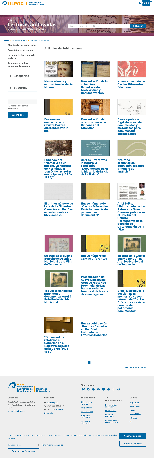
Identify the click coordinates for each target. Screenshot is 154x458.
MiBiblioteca (145, 3)
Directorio (48, 413)
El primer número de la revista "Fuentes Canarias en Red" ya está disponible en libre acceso (58, 209)
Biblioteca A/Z (87, 411)
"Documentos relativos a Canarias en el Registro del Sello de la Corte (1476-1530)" (57, 344)
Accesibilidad (135, 414)
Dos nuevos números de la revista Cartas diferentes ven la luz (56, 125)
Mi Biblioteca (110, 411)
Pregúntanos (86, 408)
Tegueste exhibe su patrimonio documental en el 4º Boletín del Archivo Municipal (58, 296)
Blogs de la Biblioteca (19, 40)
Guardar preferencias (23, 451)
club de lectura (111, 422)
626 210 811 (60, 409)
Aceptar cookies (132, 436)
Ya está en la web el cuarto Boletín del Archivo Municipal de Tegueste (131, 260)
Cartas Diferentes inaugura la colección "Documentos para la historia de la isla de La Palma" (95, 167)
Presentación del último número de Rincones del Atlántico (93, 123)
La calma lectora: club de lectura (21, 56)
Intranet (133, 418)
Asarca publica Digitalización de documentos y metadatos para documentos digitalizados (129, 126)
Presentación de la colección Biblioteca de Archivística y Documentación (94, 87)
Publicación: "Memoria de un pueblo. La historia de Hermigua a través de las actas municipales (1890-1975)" (58, 169)
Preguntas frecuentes (86, 416)
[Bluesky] (83, 389)
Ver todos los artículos (135, 367)
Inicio (6, 40)
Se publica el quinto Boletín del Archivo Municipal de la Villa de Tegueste (58, 260)
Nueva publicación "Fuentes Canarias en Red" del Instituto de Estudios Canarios (94, 329)
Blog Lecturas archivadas (39, 40)
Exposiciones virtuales (20, 50)
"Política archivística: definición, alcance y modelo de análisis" (130, 166)
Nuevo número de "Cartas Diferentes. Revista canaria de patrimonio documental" (95, 209)
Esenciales (16, 445)
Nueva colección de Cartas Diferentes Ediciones (131, 84)
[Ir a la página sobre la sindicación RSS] (131, 422)
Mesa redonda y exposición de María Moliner (58, 84)
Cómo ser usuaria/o (109, 415)
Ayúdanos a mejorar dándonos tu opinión (19, 64)
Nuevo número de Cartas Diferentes (94, 257)
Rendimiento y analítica (52, 445)
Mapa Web (134, 402)
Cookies (133, 410)
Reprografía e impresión (111, 406)
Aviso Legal (135, 406)
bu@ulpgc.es (52, 402)
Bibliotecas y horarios (86, 403)
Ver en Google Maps (16, 411)
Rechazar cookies (132, 443)
